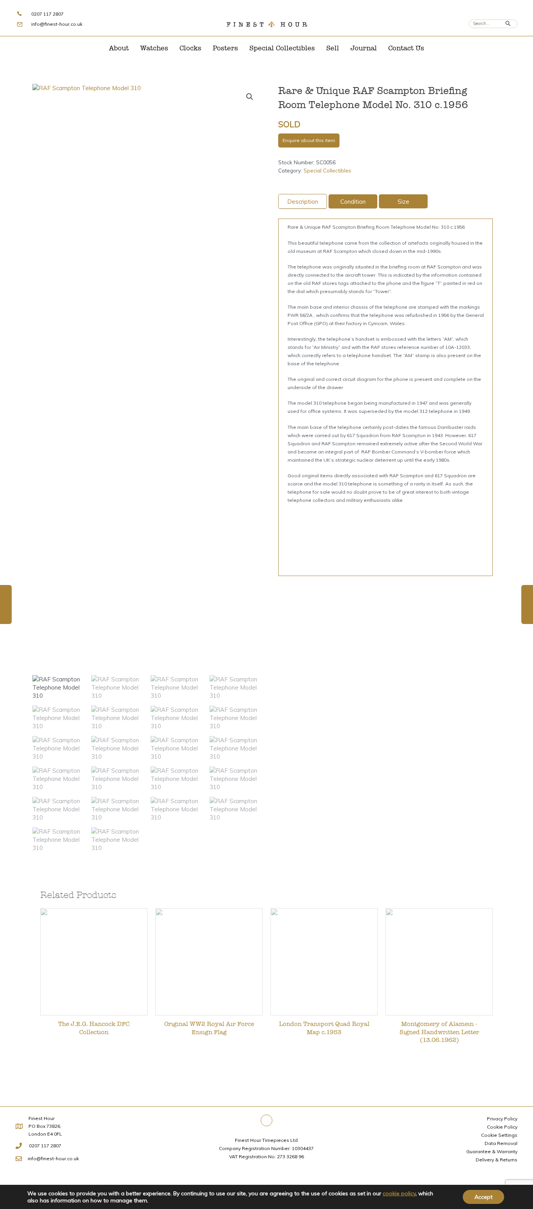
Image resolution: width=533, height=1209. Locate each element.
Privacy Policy (502, 1119)
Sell (332, 48)
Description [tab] (302, 201)
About (119, 48)
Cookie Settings (499, 1135)
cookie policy (399, 1193)
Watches (154, 48)
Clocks (190, 48)
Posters (225, 48)
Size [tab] (403, 201)
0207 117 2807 (47, 14)
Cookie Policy (502, 1127)
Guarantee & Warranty (491, 1151)
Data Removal (501, 1143)
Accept (483, 1196)
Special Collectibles (282, 48)
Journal (363, 48)
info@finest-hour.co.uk (56, 24)
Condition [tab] (353, 201)
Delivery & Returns (496, 1160)
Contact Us (406, 48)
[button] (250, 97)
